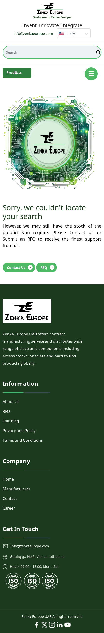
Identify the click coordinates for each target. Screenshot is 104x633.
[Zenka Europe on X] (44, 624)
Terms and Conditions (23, 440)
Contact (10, 498)
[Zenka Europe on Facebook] (36, 624)
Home (8, 479)
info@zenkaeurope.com (33, 33)
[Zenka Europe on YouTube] (67, 624)
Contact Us (16, 267)
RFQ (43, 267)
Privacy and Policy (19, 430)
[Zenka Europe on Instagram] (52, 624)
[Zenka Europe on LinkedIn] (59, 624)
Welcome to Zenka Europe (52, 17)
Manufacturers (16, 488)
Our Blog (11, 421)
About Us (11, 401)
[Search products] (98, 52)
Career (9, 508)
